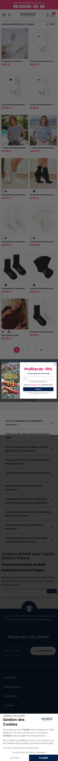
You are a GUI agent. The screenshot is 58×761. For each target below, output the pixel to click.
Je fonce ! (38, 389)
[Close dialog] (55, 364)
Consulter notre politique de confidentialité (21, 748)
